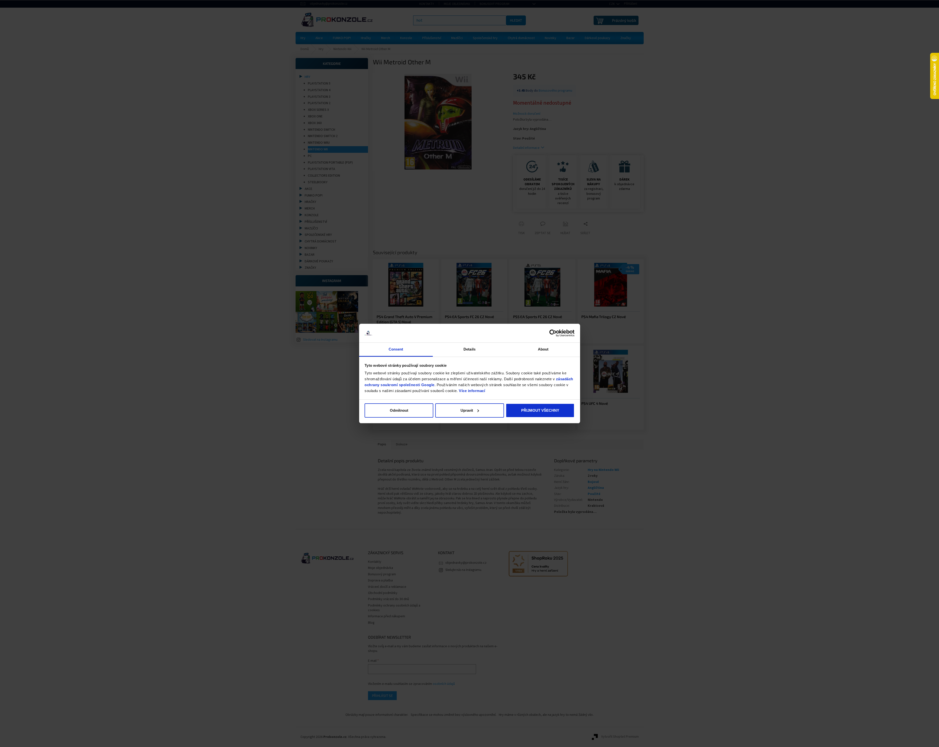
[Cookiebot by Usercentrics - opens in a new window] (552, 333)
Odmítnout (399, 410)
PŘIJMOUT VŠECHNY (540, 410)
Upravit (467, 410)
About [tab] (543, 349)
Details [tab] (469, 349)
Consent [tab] (396, 349)
